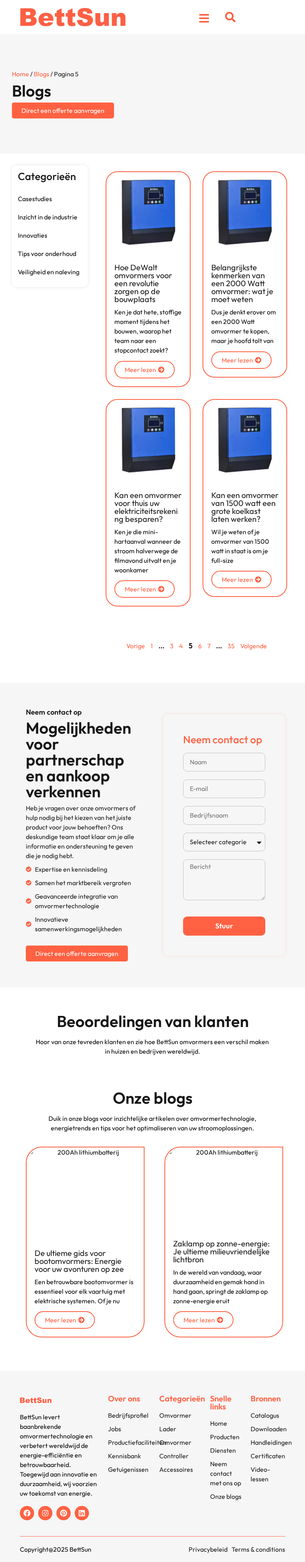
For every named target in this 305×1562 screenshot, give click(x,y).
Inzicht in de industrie (47, 217)
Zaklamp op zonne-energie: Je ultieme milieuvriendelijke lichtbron (221, 1251)
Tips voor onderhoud (47, 254)
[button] (230, 17)
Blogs (41, 74)
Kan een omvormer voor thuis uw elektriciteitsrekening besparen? (147, 507)
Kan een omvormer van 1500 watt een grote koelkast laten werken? (244, 507)
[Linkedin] (82, 1513)
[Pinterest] (63, 1513)
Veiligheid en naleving (48, 272)
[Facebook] (27, 1513)
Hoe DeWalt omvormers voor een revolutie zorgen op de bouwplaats (143, 283)
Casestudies (35, 199)
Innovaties (32, 235)
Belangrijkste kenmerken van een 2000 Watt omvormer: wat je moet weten (242, 283)
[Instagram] (45, 1513)
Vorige (135, 646)
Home (20, 74)
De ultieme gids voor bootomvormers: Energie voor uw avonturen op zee (79, 1261)
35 (231, 646)
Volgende (253, 646)
